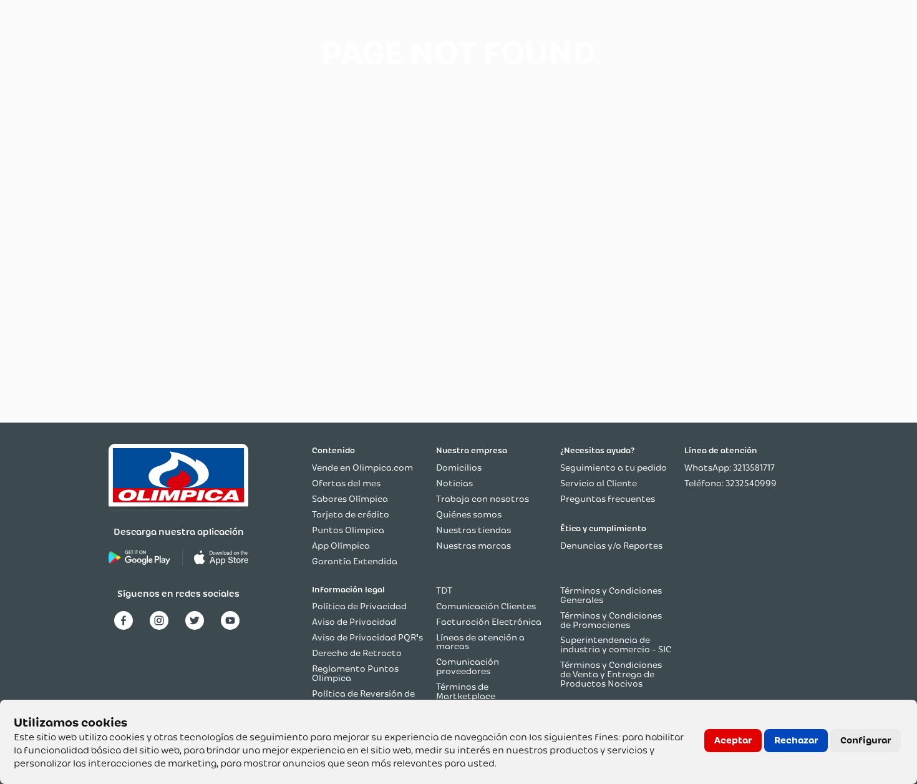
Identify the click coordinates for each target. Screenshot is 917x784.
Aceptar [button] (733, 740)
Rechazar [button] (796, 740)
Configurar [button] (865, 740)
